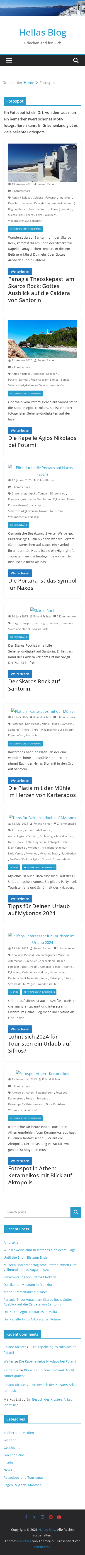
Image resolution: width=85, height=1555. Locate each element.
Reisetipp (36, 505)
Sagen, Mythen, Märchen (23, 1485)
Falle (21, 842)
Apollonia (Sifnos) (23, 955)
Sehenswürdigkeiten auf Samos (28, 385)
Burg (15, 623)
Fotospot (50, 197)
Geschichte (12, 1447)
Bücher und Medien (19, 1432)
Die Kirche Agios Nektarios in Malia (30, 1312)
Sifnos (68, 978)
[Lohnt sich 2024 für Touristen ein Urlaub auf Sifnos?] (42, 939)
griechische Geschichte (36, 499)
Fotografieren (44, 1092)
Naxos (71, 499)
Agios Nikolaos (21, 197)
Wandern (50, 215)
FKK (28, 842)
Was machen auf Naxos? (23, 517)
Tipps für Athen (55, 1104)
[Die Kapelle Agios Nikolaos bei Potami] (42, 339)
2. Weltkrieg (19, 493)
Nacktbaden (68, 853)
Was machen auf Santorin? (25, 221)
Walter (9, 1361)
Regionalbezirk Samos (44, 380)
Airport (29, 830)
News (8, 1470)
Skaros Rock (15, 215)
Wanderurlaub (47, 984)
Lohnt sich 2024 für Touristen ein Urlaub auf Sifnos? (39, 1043)
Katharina (11, 1370)
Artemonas (15, 961)
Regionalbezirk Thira (21, 209)
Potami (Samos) (18, 380)
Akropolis (18, 1092)
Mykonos (31, 853)
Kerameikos (15, 1098)
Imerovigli (65, 197)
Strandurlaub (61, 859)
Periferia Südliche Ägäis (25, 859)
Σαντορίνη (32, 735)
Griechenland (18, 524)
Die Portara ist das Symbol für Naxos (42, 584)
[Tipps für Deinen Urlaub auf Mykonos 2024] (42, 818)
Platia (55, 724)
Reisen (30, 1098)
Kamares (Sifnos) (50, 967)
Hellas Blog (42, 32)
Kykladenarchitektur (54, 847)
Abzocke (17, 830)
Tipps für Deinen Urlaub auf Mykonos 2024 (39, 909)
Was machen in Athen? (22, 1110)
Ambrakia (11, 1242)
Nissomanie (57, 972)
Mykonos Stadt (49, 853)
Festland (10, 1440)
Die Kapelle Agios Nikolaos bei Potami (42, 441)
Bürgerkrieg (57, 493)
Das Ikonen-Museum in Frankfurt (29, 1284)
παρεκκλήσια (58, 385)
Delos (11, 842)
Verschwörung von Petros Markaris (30, 1277)
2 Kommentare (21, 367)
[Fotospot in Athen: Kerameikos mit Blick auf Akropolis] (42, 1073)
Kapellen (13, 203)
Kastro (68, 967)
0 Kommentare (21, 191)
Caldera (38, 197)
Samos (65, 380)
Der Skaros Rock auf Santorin (34, 684)
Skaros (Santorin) (60, 209)
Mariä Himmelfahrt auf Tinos (26, 1292)
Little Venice (15, 853)
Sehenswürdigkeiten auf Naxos (27, 511)
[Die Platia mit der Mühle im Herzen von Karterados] (42, 711)
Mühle (46, 724)
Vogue (31, 984)
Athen (30, 1092)
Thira (39, 215)
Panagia (27, 203)
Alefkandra (43, 830)
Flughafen (39, 842)
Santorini (67, 623)
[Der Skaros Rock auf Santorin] (42, 610)
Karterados (32, 724)
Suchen (75, 1211)
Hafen (65, 842)
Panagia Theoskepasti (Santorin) (54, 203)
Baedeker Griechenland (40, 961)
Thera (29, 215)
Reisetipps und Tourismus (25, 228)
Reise (44, 978)
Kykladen (59, 499)
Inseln (14, 867)
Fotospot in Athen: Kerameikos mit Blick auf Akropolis (40, 1175)
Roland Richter (47, 184)
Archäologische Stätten (22, 836)
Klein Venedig (16, 847)
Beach (61, 961)
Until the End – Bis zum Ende (26, 1257)
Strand (46, 859)
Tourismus (56, 511)
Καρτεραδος (15, 735)
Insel (24, 967)
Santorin (41, 209)
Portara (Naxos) (18, 505)
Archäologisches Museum (56, 836)
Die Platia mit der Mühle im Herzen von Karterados (42, 791)
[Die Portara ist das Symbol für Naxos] (42, 471)
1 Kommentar (65, 948)
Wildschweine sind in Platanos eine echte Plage (40, 1250)
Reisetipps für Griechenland (25, 1104)
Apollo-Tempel (38, 493)
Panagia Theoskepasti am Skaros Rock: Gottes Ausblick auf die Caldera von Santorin (41, 289)
